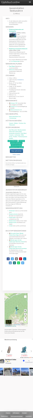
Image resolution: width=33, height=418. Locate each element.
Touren (8, 413)
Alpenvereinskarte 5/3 (16, 109)
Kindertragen (12, 217)
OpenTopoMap (8, 326)
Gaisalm (11, 123)
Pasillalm (15, 136)
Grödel (10, 225)
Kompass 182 (14, 103)
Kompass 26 (14, 106)
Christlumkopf (12, 118)
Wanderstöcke (12, 220)
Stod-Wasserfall (13, 130)
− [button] (25, 320)
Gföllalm (16, 123)
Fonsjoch (11, 135)
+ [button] (25, 318)
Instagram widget (17, 375)
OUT (31, 357)
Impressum (29, 416)
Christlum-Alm (22, 123)
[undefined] (25, 296)
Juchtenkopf (17, 135)
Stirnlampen (12, 210)
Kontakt (24, 413)
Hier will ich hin (16, 151)
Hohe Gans (18, 116)
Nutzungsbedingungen (17, 416)
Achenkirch (20, 79)
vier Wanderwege (15, 61)
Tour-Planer (12, 66)
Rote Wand (23, 133)
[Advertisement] (16, 275)
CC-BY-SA (14, 326)
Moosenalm (12, 125)
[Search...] (25, 310)
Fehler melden (16, 154)
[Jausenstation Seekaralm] (16, 309)
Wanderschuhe (12, 222)
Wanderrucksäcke (13, 214)
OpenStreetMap (17, 324)
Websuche (11, 69)
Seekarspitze (12, 116)
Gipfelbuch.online (10, 2)
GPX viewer (16, 413)
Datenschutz (4, 416)
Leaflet (6, 324)
